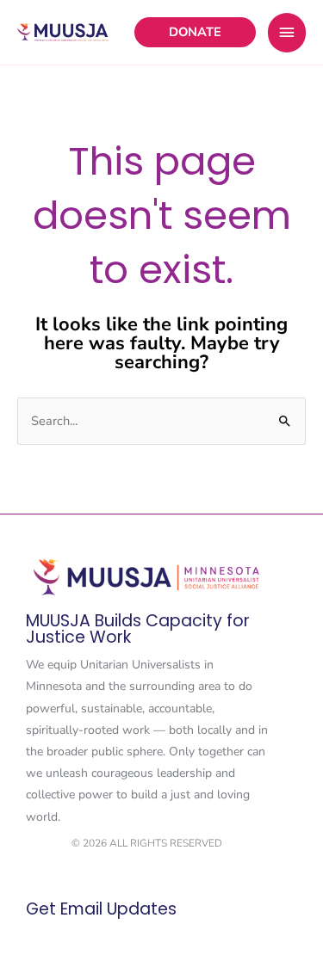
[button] (195, 32)
